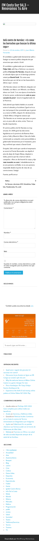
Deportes (9, 476)
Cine (7, 468)
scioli (19, 187)
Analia (8, 414)
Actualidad (9, 453)
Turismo (8, 527)
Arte (7, 455)
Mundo (8, 496)
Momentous (30, 539)
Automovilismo (11, 458)
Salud (8, 514)
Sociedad (9, 517)
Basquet (8, 460)
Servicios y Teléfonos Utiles (22, 414)
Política (7, 181)
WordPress (20, 539)
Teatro (8, 520)
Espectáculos (10, 481)
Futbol (8, 483)
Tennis (8, 525)
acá (32, 306)
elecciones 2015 (18, 184)
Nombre (7, 232)
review (8, 512)
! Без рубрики (11, 450)
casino (8, 465)
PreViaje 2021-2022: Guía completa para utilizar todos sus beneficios (17, 408)
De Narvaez (9, 184)
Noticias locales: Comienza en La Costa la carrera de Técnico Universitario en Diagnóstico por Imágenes (18, 419)
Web (5, 251)
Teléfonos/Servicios (12, 522)
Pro (16, 187)
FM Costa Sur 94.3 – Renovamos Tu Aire (15, 7)
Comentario (8, 208)
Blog (7, 463)
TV (7, 530)
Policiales (9, 502)
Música (8, 499)
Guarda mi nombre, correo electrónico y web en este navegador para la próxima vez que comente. (19, 265)
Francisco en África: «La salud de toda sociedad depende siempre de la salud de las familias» (19, 434)
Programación (11, 507)
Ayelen (8, 424)
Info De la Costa (11, 491)
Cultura (8, 471)
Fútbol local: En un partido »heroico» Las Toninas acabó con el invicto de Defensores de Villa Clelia (19, 426)
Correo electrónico (11, 242)
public (8, 509)
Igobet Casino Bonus (13, 489)
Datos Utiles (10, 473)
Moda (8, 494)
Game (8, 486)
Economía (9, 478)
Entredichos (27, 184)
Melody (8, 432)
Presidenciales (10, 187)
